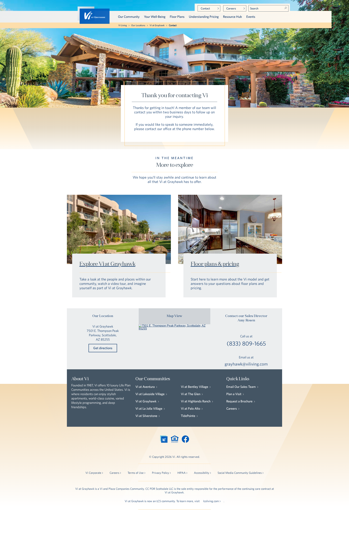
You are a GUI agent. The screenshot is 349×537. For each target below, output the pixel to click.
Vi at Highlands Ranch (195, 401)
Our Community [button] (129, 17)
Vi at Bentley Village (194, 387)
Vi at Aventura (145, 387)
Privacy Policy (160, 473)
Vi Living (122, 25)
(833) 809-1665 (246, 343)
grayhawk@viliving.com (246, 364)
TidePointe (188, 416)
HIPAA (181, 473)
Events (250, 17)
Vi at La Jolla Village (148, 408)
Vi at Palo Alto (190, 408)
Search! (285, 8)
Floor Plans (177, 17)
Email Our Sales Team (241, 387)
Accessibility (201, 473)
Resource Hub (232, 17)
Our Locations (138, 25)
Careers (231, 8)
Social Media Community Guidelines (240, 473)
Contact (205, 8)
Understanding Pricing (204, 17)
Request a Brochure (239, 401)
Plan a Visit (233, 394)
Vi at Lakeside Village (150, 394)
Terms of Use (136, 473)
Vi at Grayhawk (157, 25)
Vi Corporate (93, 473)
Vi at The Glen (190, 394)
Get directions (102, 348)
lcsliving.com (211, 501)
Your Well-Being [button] (154, 17)
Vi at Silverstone (146, 416)
